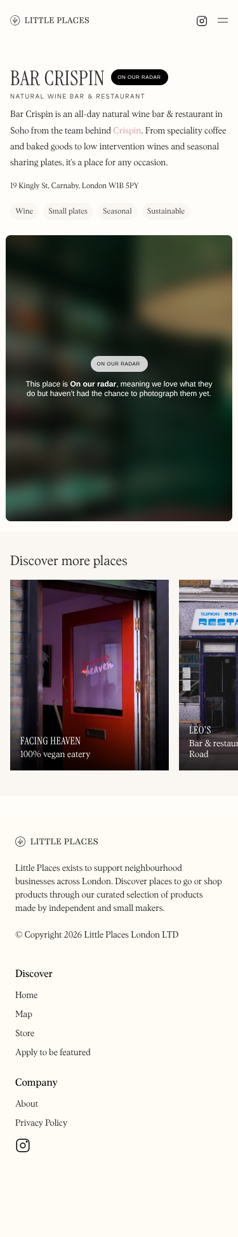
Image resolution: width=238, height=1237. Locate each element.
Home (26, 995)
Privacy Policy (41, 1123)
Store (24, 1033)
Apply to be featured (53, 1052)
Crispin (127, 130)
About (26, 1104)
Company (36, 1083)
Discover (34, 974)
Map (23, 1014)
